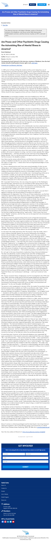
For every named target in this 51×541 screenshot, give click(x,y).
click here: (34, 63)
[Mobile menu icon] (49, 5)
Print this (5, 25)
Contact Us (4, 488)
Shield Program (5, 497)
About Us (3, 485)
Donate (3, 491)
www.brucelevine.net (43, 427)
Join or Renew (4, 494)
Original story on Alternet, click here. (11, 65)
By (21, 437)
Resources (3, 500)
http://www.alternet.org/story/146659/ (33, 432)
